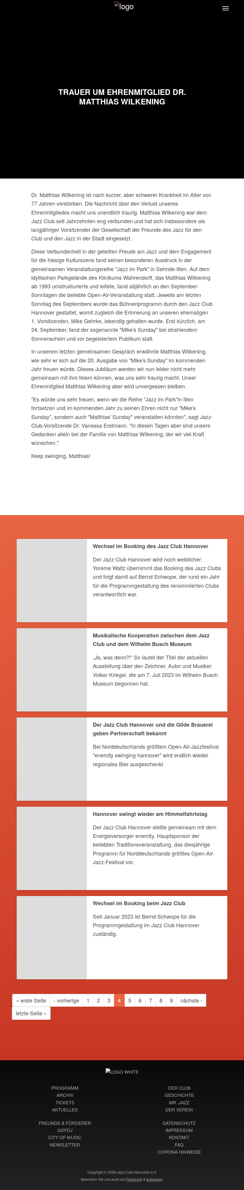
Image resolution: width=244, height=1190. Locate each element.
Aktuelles (65, 1109)
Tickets (65, 1102)
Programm (65, 1088)
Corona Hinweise (179, 1152)
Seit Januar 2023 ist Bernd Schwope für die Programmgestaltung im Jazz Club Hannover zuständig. (146, 925)
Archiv (65, 1095)
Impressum (179, 1130)
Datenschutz (179, 1123)
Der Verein (179, 1109)
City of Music (65, 1137)
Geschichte (179, 1095)
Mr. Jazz (179, 1102)
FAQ (179, 1144)
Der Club (179, 1088)
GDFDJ (65, 1130)
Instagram (154, 1179)
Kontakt (179, 1137)
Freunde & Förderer (65, 1123)
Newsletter (65, 1144)
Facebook (134, 1179)
